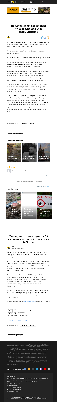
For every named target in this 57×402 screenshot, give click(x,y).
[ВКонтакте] (45, 37)
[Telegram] (41, 37)
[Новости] (24, 123)
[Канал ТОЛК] (32, 123)
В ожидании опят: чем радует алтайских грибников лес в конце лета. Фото (14, 209)
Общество (14, 38)
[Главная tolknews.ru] (14, 2)
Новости (26, 1)
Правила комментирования (16, 398)
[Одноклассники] (48, 37)
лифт (19, 320)
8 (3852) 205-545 (12, 387)
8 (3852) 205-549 (12, 389)
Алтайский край (11, 320)
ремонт (25, 320)
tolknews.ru (13, 376)
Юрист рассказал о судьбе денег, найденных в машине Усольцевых (28, 210)
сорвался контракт (29, 302)
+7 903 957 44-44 (12, 383)
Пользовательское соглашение (33, 397)
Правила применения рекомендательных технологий (35, 398)
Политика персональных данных (17, 397)
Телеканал (35, 1)
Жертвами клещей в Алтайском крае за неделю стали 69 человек (45, 210)
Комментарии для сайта (43, 186)
